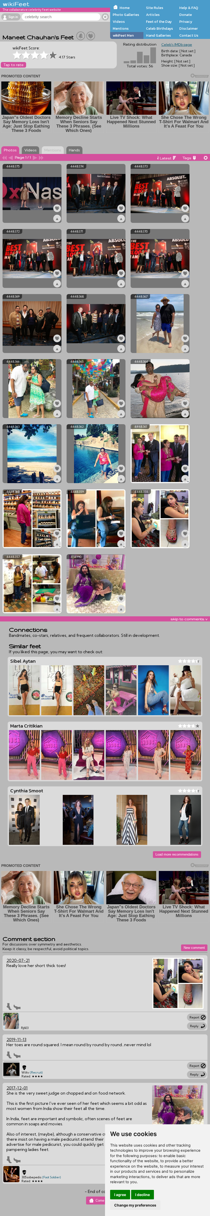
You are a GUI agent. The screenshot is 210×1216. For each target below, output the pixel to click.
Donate (185, 14)
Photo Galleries (126, 14)
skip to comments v (189, 619)
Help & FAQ (188, 8)
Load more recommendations (176, 854)
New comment (194, 948)
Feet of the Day (159, 21)
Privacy (185, 21)
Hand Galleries (158, 35)
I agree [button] (120, 1194)
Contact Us (188, 35)
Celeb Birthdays (159, 28)
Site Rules (154, 8)
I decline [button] (142, 1194)
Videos (119, 21)
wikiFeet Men (123, 35)
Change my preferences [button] (135, 1205)
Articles (153, 14)
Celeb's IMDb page (176, 45)
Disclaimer (188, 28)
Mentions (121, 28)
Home (125, 8)
